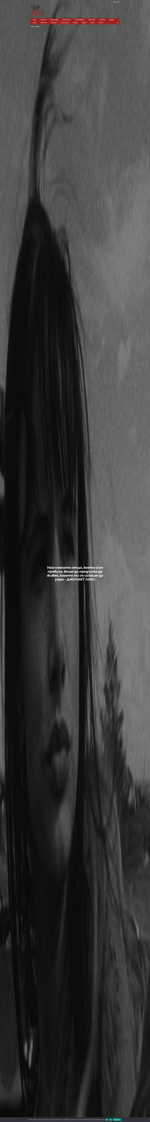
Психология (66, 19)
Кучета (101, 22)
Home (34, 19)
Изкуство (44, 22)
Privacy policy (117, 1119)
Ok (107, 1119)
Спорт (92, 22)
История (102, 19)
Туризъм (54, 22)
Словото (43, 19)
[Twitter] (116, 2)
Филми (84, 22)
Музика (75, 22)
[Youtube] (118, 2)
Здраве (111, 19)
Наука (34, 22)
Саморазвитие (79, 19)
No (110, 1119)
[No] (148, 1119)
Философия (54, 19)
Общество (91, 19)
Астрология (65, 22)
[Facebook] (114, 2)
